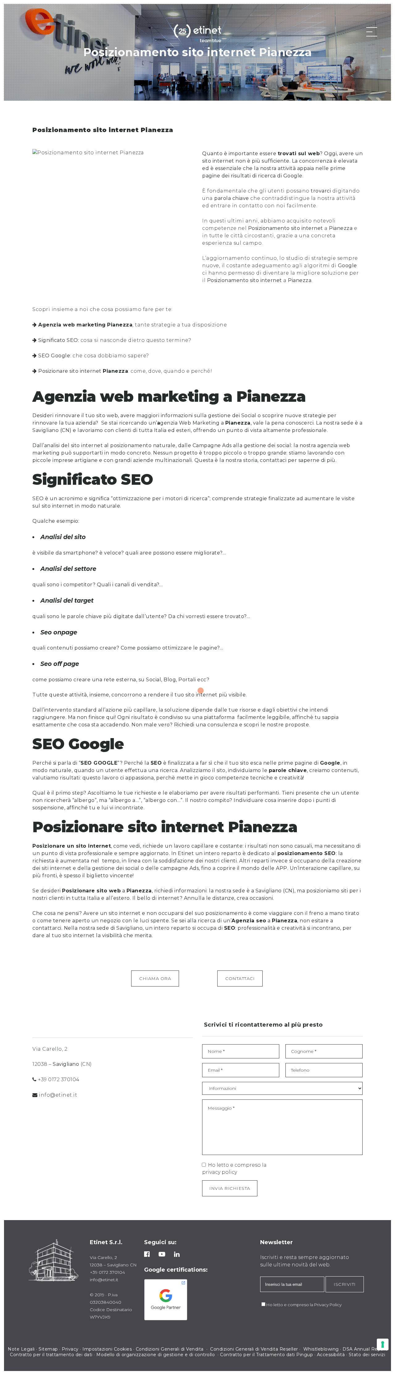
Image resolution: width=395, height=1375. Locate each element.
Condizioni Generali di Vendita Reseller (254, 1349)
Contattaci (240, 978)
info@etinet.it (58, 1095)
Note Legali (21, 1349)
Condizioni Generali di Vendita (170, 1349)
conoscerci (300, 423)
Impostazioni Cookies (107, 1349)
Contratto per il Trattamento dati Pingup (266, 1354)
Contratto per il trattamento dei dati (51, 1354)
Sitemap (48, 1349)
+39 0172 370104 (59, 1079)
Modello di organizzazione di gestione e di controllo (155, 1354)
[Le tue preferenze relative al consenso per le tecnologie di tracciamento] (383, 1344)
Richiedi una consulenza (206, 725)
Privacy (70, 1349)
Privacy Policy (328, 1304)
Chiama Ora (155, 978)
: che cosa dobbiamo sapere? (93, 356)
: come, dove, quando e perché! (125, 371)
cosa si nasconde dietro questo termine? (114, 340)
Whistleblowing (321, 1349)
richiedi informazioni (179, 891)
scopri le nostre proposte (276, 725)
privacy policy (219, 1172)
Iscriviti (345, 1284)
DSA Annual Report (365, 1349)
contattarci (46, 928)
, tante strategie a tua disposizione (132, 325)
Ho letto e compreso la (290, 1304)
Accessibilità (331, 1354)
